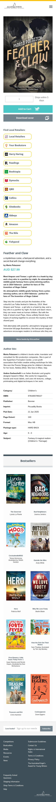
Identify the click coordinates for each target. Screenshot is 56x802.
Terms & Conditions (35, 756)
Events (6, 757)
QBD (11, 189)
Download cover (25, 117)
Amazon (13, 224)
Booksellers (8, 745)
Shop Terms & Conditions (13, 785)
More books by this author (28, 339)
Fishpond (14, 241)
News (5, 761)
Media (5, 749)
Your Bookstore (17, 145)
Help (5, 789)
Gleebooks (14, 206)
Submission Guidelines (37, 742)
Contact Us (32, 745)
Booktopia (14, 171)
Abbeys (13, 215)
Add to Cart (24, 108)
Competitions (8, 742)
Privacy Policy (33, 759)
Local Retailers (17, 136)
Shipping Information (11, 782)
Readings (14, 162)
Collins (12, 197)
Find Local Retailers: (14, 129)
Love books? (10, 728)
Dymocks (14, 180)
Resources (7, 753)
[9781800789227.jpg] (28, 54)
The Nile (13, 233)
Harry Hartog (16, 154)
